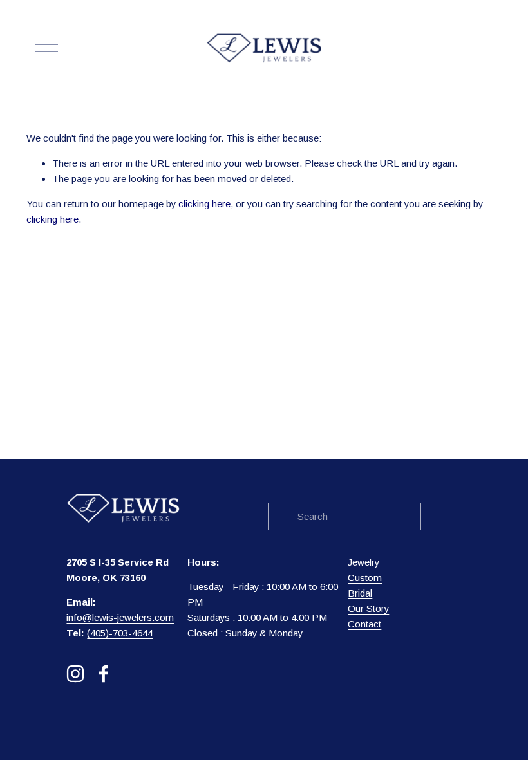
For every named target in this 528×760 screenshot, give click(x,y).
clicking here (204, 203)
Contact (364, 623)
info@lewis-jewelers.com (120, 617)
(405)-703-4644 (120, 632)
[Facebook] (104, 674)
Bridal (360, 593)
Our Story (368, 608)
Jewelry (363, 562)
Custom (365, 577)
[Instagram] (75, 674)
